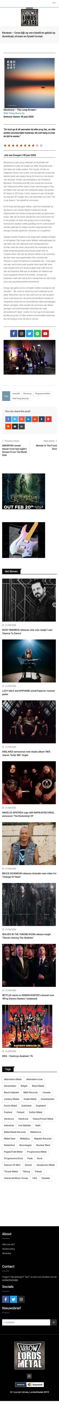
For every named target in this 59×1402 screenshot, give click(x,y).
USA (35, 1178)
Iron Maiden (24, 1125)
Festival (8, 1112)
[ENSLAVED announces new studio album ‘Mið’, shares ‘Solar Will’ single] (29, 722)
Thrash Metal (11, 1171)
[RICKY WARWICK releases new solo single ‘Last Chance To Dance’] (29, 600)
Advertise (6, 1253)
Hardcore (9, 1119)
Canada (47, 1092)
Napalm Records (43, 1138)
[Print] (22, 426)
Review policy (8, 1249)
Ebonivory (27, 394)
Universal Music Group (16, 1178)
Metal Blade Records (15, 1132)
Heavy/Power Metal (43, 1119)
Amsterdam (10, 1086)
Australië (16, 394)
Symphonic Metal (46, 1165)
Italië (37, 1125)
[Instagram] (21, 333)
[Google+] (22, 419)
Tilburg (26, 1171)
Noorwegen (25, 1145)
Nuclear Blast (43, 1145)
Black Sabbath (11, 1092)
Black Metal (38, 1086)
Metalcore (35, 1132)
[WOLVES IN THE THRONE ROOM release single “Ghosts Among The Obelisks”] (29, 905)
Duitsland (26, 1105)
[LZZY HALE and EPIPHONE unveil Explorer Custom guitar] (29, 661)
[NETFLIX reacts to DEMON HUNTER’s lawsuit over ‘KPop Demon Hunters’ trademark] (29, 966)
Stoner (28, 1165)
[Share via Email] (15, 426)
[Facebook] (13, 333)
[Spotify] (37, 333)
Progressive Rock (13, 1158)
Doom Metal (10, 1105)
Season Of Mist (12, 1165)
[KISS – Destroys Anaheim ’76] (29, 1026)
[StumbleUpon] (35, 419)
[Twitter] (29, 333)
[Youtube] (45, 333)
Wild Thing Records (14, 113)
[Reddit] (8, 426)
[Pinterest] (48, 419)
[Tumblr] (42, 419)
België (24, 1086)
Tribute (38, 1171)
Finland (20, 1112)
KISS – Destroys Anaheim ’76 (17, 1056)
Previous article (12, 441)
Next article (49, 441)
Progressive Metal (42, 394)
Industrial (9, 1125)
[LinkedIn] (28, 419)
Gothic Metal (35, 1112)
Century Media (11, 1099)
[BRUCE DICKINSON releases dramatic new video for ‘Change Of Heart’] (29, 844)
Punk (30, 1158)
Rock (39, 1158)
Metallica (25, 1138)
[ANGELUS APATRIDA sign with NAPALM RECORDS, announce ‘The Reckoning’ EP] (29, 783)
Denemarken (47, 1099)
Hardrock (23, 1119)
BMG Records (30, 1092)
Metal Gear (9, 1138)
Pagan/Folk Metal (13, 1151)
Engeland (41, 1105)
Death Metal (30, 1099)
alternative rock (34, 1079)
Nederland (9, 1145)
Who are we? (8, 1244)
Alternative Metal (13, 1079)
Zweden (46, 1178)
